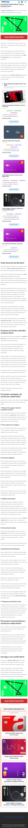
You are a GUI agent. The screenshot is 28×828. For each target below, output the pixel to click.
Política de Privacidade (8, 817)
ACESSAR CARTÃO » (14, 121)
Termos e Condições (20, 817)
